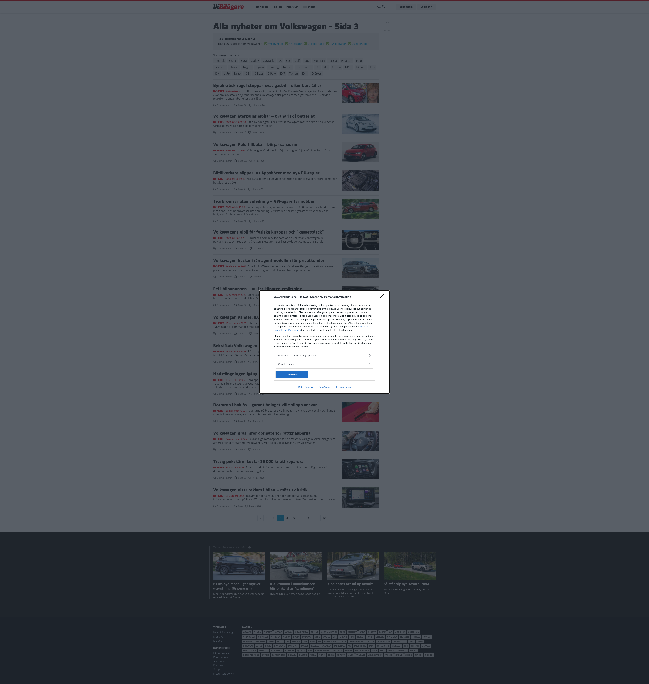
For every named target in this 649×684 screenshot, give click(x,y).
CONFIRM (291, 374)
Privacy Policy (343, 387)
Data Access (324, 387)
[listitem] (324, 355)
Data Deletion (305, 387)
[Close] (383, 297)
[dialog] (324, 342)
